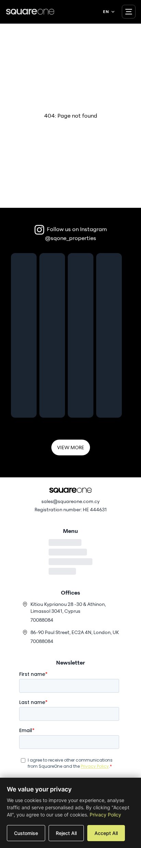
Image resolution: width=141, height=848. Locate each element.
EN (106, 11)
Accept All (106, 833)
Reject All (66, 833)
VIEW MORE (70, 447)
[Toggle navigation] (129, 12)
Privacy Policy (105, 814)
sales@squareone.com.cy (70, 501)
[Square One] (30, 12)
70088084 (41, 620)
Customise (26, 833)
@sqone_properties (70, 238)
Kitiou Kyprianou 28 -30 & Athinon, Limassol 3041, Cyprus (68, 607)
